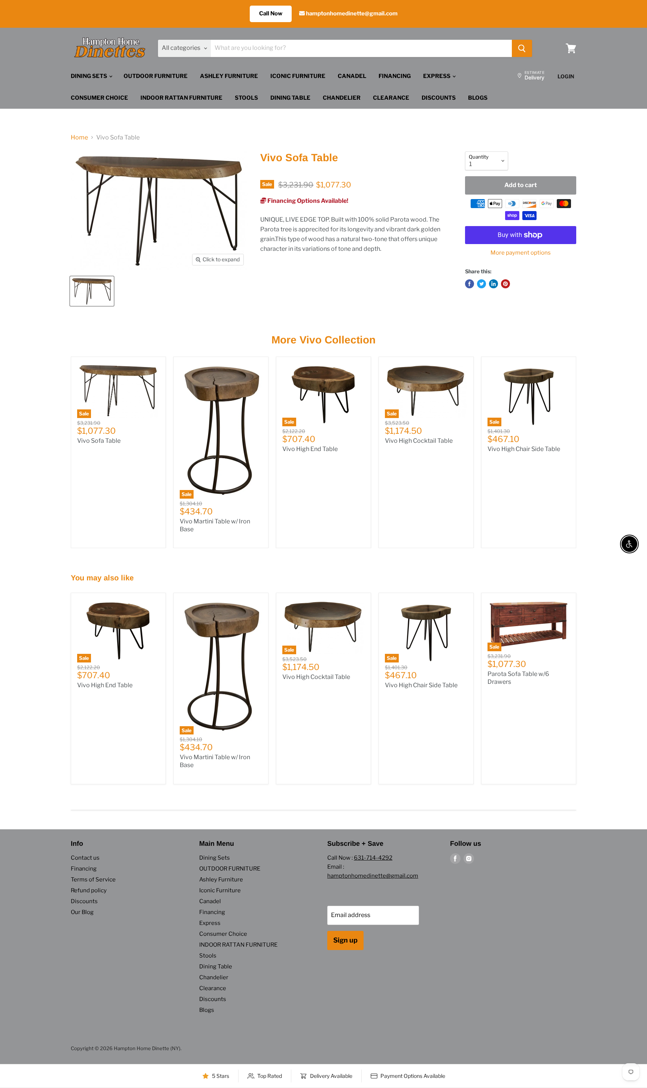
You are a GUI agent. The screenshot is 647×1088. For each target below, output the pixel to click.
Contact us (85, 857)
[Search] (522, 48)
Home (79, 137)
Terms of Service (93, 879)
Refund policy (89, 890)
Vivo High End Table (310, 449)
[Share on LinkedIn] (493, 283)
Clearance (391, 97)
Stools (246, 97)
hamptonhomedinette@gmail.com (351, 13)
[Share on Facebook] (469, 283)
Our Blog (82, 912)
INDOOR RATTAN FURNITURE (181, 97)
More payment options (520, 253)
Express (437, 76)
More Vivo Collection (323, 340)
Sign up (345, 940)
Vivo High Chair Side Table (523, 449)
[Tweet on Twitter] (481, 283)
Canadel (352, 76)
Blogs (477, 97)
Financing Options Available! (307, 200)
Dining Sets (89, 76)
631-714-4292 (373, 857)
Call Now (270, 13)
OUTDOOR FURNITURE (156, 76)
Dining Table (290, 97)
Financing (395, 76)
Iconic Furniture (297, 76)
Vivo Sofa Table (99, 440)
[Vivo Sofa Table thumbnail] (92, 291)
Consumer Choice (99, 97)
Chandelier (342, 97)
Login (566, 76)
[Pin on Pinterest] (505, 283)
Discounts (439, 97)
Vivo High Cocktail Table (419, 440)
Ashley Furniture (229, 76)
